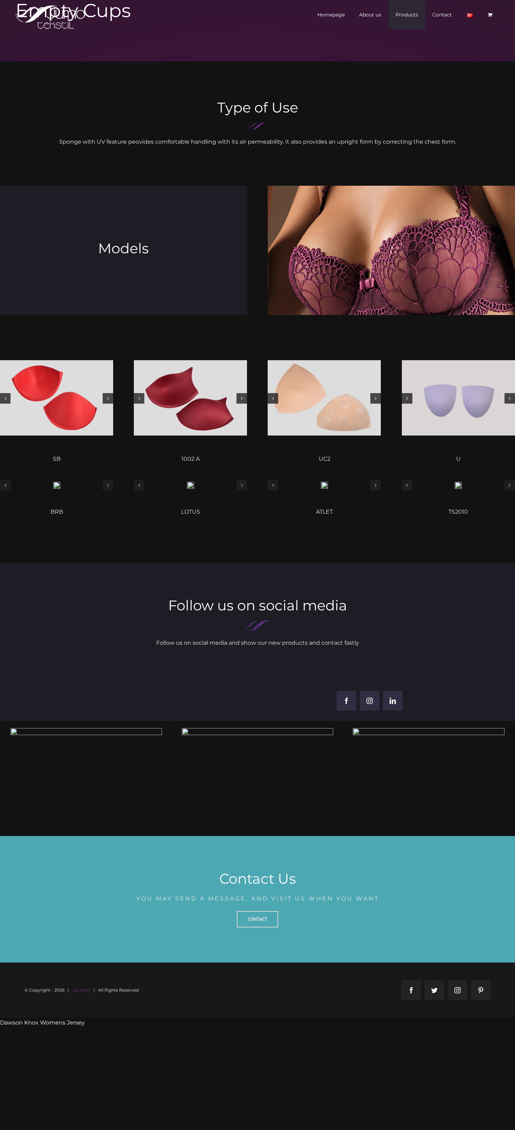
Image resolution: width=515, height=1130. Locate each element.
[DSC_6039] (56, 397)
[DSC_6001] (190, 397)
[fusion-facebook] (346, 701)
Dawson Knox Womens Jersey (42, 1022)
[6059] (324, 484)
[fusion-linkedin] (393, 701)
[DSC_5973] (56, 484)
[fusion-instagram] (369, 701)
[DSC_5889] (458, 397)
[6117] (458, 484)
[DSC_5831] (324, 397)
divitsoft (81, 990)
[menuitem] (331, 14)
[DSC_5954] (190, 484)
